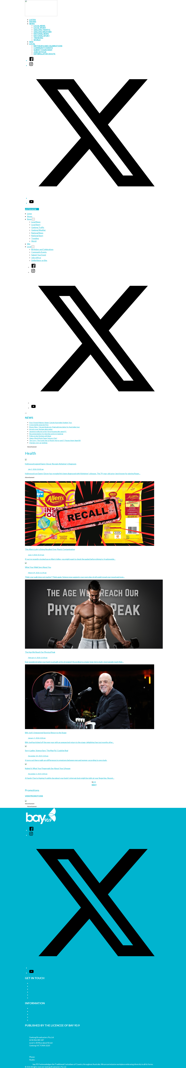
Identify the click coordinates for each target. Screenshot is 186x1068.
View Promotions (34, 796)
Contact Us (34, 983)
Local (32, 44)
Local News (39, 26)
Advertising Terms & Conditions (42, 1014)
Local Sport (40, 28)
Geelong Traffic (42, 30)
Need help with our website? (41, 995)
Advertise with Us (36, 986)
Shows (32, 21)
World (37, 40)
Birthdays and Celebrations (48, 46)
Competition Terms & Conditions (43, 1011)
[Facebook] (31, 60)
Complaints (34, 998)
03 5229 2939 (41, 1057)
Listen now (30, 209)
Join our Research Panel (39, 989)
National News (41, 34)
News (32, 24)
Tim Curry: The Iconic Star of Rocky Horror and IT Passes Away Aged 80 (55, 440)
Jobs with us (40, 52)
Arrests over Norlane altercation (40, 429)
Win (31, 42)
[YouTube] (31, 203)
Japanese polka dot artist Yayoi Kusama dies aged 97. (48, 431)
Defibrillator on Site (45, 54)
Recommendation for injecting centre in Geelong (46, 434)
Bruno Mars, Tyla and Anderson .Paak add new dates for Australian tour (54, 427)
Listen (32, 20)
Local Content (35, 1020)
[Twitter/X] (95, 198)
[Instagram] (31, 65)
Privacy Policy (35, 1008)
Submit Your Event (43, 50)
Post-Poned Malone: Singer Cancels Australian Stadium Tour (50, 423)
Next (94, 785)
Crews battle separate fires (39, 425)
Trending (38, 38)
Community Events (43, 48)
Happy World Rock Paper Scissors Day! (43, 438)
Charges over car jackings (38, 443)
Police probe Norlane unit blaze (40, 436)
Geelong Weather (43, 32)
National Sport (42, 36)
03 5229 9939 (41, 1060)
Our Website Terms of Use (40, 1017)
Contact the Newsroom (39, 992)
